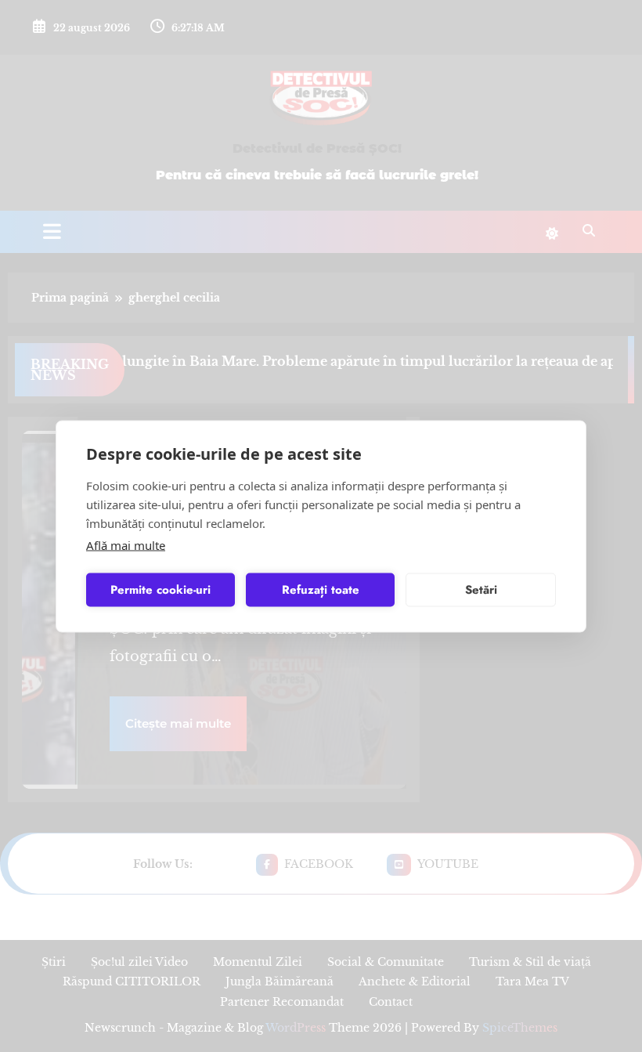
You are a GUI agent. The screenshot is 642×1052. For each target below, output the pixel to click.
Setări (481, 589)
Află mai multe (125, 544)
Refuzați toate (320, 589)
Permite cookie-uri (160, 589)
